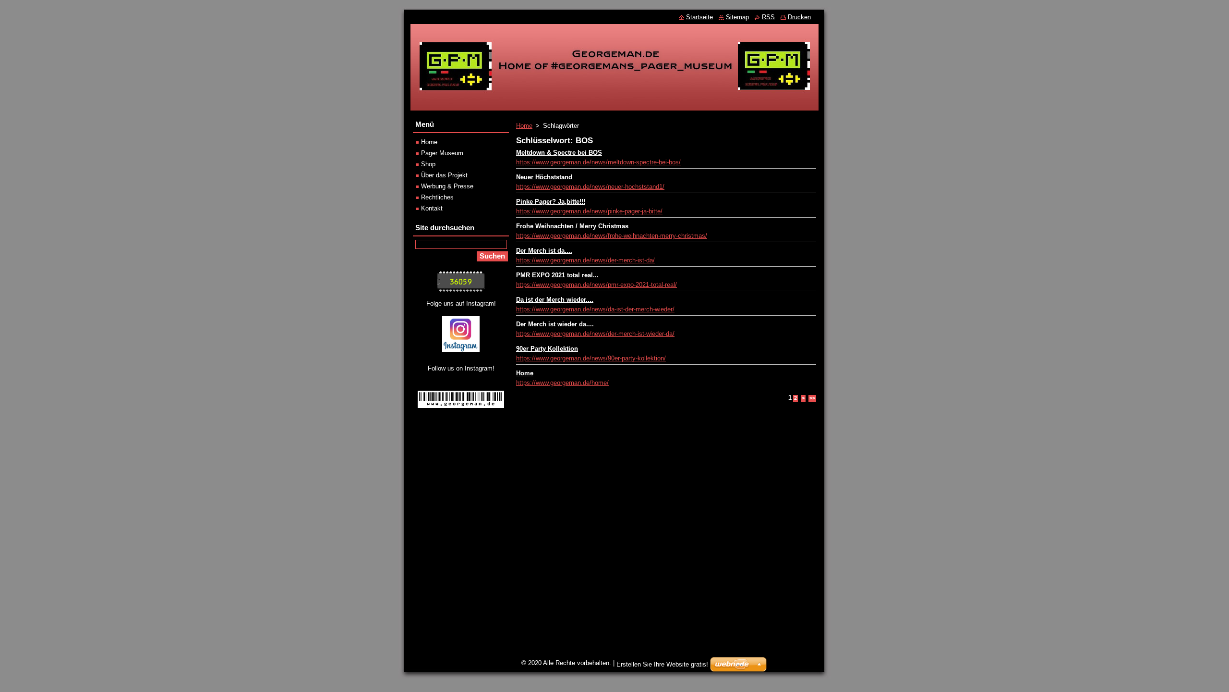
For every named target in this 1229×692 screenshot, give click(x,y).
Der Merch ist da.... (544, 250)
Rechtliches (437, 197)
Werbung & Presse (447, 186)
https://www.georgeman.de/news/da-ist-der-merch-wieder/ (595, 309)
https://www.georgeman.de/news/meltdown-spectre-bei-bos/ (598, 162)
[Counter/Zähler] (461, 289)
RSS (768, 17)
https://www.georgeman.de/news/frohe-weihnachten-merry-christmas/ (611, 235)
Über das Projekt (444, 175)
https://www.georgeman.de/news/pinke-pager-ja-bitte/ (589, 211)
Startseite (699, 17)
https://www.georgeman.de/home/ (562, 382)
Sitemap (737, 17)
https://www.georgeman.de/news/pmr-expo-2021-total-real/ (596, 284)
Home (524, 125)
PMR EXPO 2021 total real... (557, 275)
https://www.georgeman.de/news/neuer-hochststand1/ (590, 186)
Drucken (799, 17)
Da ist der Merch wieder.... (554, 299)
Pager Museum (442, 153)
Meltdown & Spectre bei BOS (559, 152)
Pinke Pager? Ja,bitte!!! (550, 201)
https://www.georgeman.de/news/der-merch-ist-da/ (585, 260)
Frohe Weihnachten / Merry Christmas (572, 226)
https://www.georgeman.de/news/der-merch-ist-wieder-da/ (595, 333)
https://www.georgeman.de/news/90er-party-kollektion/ (591, 358)
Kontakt (432, 208)
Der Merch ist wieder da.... (555, 324)
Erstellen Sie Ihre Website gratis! (662, 664)
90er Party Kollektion (547, 348)
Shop (428, 164)
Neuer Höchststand (544, 177)
